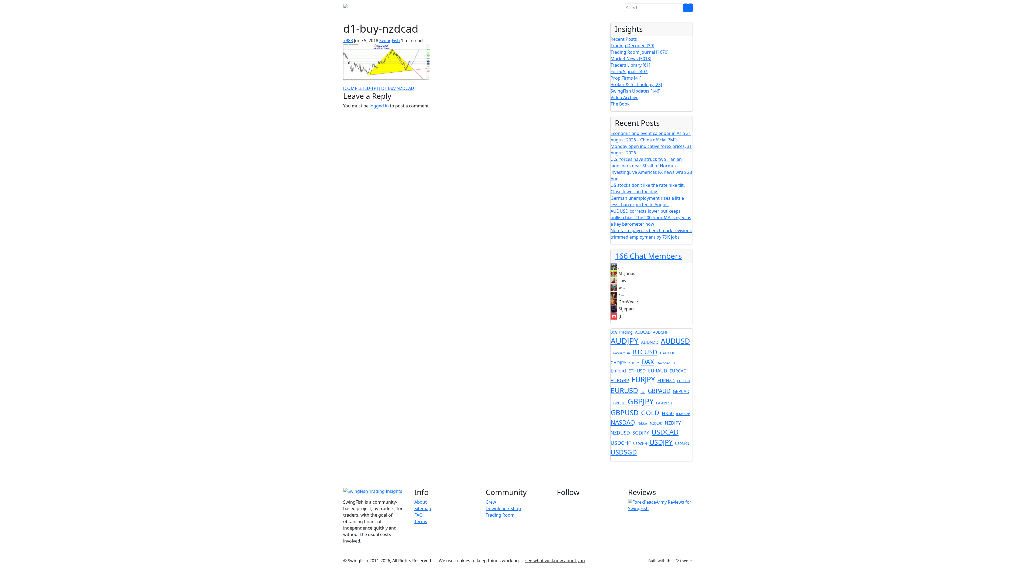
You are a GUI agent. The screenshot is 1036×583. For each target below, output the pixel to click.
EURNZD (666, 381)
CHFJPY (634, 363)
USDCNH (640, 443)
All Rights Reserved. (412, 561)
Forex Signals (630, 71)
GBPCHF (618, 402)
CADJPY (618, 363)
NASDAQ (623, 422)
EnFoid (618, 370)
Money (504, 8)
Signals (485, 8)
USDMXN (682, 443)
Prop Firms (626, 78)
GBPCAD (681, 391)
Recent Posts (624, 39)
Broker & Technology (636, 84)
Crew (491, 502)
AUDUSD (675, 341)
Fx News (462, 8)
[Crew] (690, 8)
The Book (620, 104)
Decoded (663, 363)
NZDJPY (673, 423)
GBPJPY (641, 401)
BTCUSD (644, 351)
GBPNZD (664, 402)
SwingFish (389, 40)
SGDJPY (640, 432)
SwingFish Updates (635, 91)
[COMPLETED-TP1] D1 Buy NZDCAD (378, 88)
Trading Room (435, 8)
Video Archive (624, 97)
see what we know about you (555, 561)
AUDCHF (660, 332)
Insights (527, 8)
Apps (548, 8)
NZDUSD (620, 432)
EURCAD (678, 371)
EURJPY (643, 379)
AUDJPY (625, 340)
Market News (631, 59)
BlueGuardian (620, 353)
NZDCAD (656, 423)
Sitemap (422, 508)
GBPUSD (625, 412)
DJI (675, 363)
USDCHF (621, 442)
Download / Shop (503, 508)
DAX (647, 361)
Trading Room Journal (640, 52)
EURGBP (620, 380)
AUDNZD (649, 342)
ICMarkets (683, 414)
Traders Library (630, 65)
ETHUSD (637, 371)
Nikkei (643, 423)
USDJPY (661, 442)
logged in (379, 106)
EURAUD (657, 370)
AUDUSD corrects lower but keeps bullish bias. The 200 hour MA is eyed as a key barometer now (651, 217)
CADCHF (667, 352)
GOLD (650, 412)
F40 (642, 392)
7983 (348, 40)
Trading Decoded (632, 46)
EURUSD (624, 390)
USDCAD (665, 431)
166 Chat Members (648, 256)
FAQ (418, 515)
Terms (420, 521)
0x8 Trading (622, 332)
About (420, 502)
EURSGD (683, 381)
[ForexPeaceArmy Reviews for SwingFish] (660, 505)
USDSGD (624, 452)
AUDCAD (642, 332)
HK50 (668, 413)
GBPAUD (659, 391)
